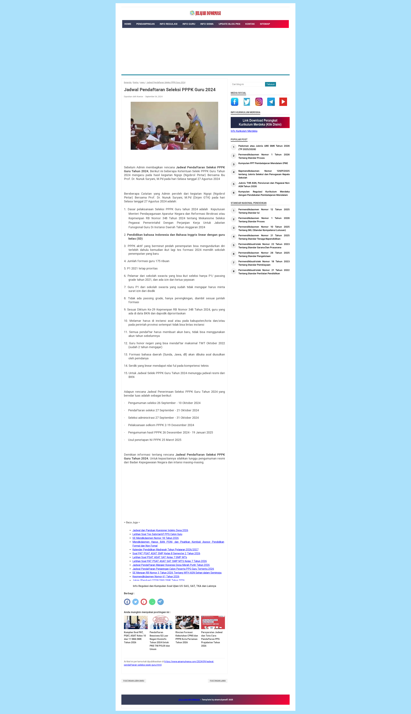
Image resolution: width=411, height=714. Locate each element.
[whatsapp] (152, 602)
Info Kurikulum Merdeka (244, 131)
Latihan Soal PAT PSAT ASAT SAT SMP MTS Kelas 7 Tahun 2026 (169, 561)
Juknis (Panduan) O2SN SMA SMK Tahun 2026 (158, 580)
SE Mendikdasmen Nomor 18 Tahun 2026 (155, 538)
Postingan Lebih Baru (133, 681)
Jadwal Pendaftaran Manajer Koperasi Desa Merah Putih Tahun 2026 (171, 565)
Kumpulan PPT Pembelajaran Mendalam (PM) (263, 163)
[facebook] (127, 602)
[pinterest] (144, 602)
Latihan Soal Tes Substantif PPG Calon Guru (157, 534)
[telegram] (160, 602)
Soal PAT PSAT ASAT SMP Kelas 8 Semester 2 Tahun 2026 (166, 553)
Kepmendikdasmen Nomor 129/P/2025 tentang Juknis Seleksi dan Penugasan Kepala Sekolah (264, 174)
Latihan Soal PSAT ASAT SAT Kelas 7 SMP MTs (159, 557)
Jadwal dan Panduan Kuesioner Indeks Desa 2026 (160, 530)
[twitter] (135, 602)
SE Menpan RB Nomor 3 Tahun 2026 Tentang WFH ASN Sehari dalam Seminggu (177, 572)
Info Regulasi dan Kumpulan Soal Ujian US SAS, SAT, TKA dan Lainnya (174, 586)
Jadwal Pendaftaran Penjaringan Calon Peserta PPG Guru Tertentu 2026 (173, 568)
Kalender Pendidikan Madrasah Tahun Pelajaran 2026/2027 (165, 549)
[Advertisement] (205, 50)
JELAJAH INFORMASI (189, 699)
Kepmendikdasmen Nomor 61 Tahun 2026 (155, 576)
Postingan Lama (218, 681)
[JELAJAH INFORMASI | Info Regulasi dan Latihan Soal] (205, 13)
